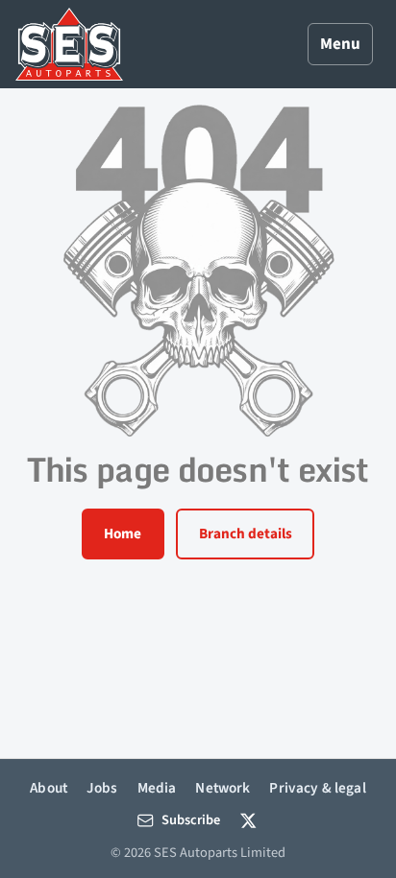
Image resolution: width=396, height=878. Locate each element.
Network (222, 787)
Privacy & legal (317, 787)
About (48, 787)
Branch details (245, 533)
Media (157, 787)
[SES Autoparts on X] (248, 820)
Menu (340, 44)
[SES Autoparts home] (69, 44)
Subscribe (190, 820)
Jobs (102, 787)
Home (122, 533)
